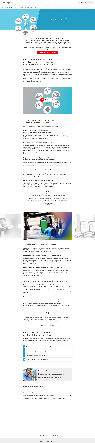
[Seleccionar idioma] (88, 2)
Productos (35, 2)
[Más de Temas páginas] (62, 2)
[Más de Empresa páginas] (44, 2)
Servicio (54, 2)
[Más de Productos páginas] (38, 2)
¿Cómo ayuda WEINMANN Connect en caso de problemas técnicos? (38, 395)
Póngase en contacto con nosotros (48, 52)
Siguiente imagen (75, 226)
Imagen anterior (19, 226)
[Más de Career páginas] (50, 2)
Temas (59, 2)
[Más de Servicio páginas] (56, 2)
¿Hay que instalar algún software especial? (33, 392)
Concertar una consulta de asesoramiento (48, 377)
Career (48, 2)
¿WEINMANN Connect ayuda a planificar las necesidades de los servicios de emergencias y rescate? (46, 398)
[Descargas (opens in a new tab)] (79, 2)
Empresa (42, 2)
